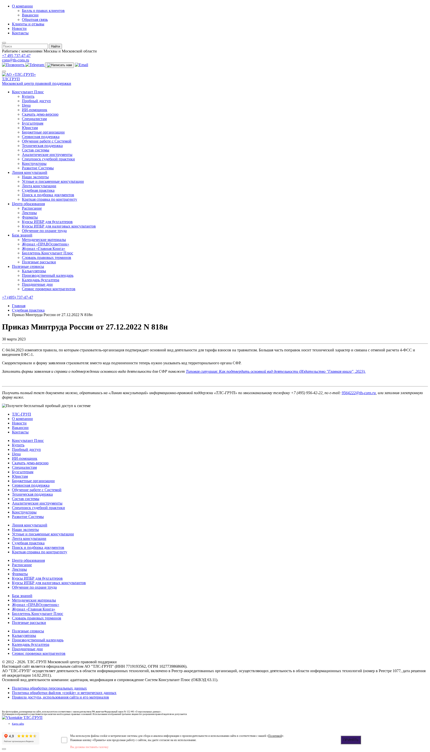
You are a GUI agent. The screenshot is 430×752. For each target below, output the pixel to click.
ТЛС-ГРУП (21, 414)
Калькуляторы (34, 271)
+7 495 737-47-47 (16, 55)
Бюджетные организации (43, 132)
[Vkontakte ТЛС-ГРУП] (22, 717)
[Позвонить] (13, 65)
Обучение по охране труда (44, 231)
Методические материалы (44, 239)
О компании (22, 6)
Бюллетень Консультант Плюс (47, 253)
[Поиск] (4, 43)
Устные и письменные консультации (53, 181)
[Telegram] (35, 65)
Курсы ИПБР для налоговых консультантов (59, 226)
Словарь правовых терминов (46, 257)
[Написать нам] (59, 65)
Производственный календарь (47, 275)
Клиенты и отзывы (28, 24)
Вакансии (30, 15)
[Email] (81, 65)
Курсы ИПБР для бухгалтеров (47, 222)
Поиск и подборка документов (48, 195)
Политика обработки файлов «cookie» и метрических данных (64, 693)
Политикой (275, 736)
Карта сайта (18, 723)
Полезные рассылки (39, 262)
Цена (26, 105)
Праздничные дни (37, 284)
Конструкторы (34, 163)
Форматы (30, 217)
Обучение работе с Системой (46, 141)
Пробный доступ (36, 101)
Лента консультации (39, 186)
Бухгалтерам (32, 123)
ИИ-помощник (34, 110)
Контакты (20, 33)
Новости (19, 28)
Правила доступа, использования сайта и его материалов (60, 697)
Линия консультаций (29, 172)
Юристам (30, 128)
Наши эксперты (35, 177)
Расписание (32, 208)
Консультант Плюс (28, 92)
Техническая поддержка (42, 145)
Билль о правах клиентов (43, 10)
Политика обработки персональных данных (49, 688)
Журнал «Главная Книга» (43, 248)
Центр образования (28, 204)
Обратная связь (35, 19)
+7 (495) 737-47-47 (17, 297)
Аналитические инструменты (47, 154)
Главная (18, 306)
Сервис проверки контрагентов (48, 289)
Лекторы (29, 213)
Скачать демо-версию (40, 114)
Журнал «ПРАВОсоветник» (45, 244)
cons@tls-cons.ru (15, 60)
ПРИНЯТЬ (351, 740)
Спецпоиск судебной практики (48, 159)
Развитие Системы (38, 168)
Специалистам (34, 119)
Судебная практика (38, 190)
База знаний (22, 235)
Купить (28, 96)
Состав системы (35, 150)
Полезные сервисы (28, 266)
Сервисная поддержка (40, 137)
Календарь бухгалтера (40, 280)
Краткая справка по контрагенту (49, 199)
